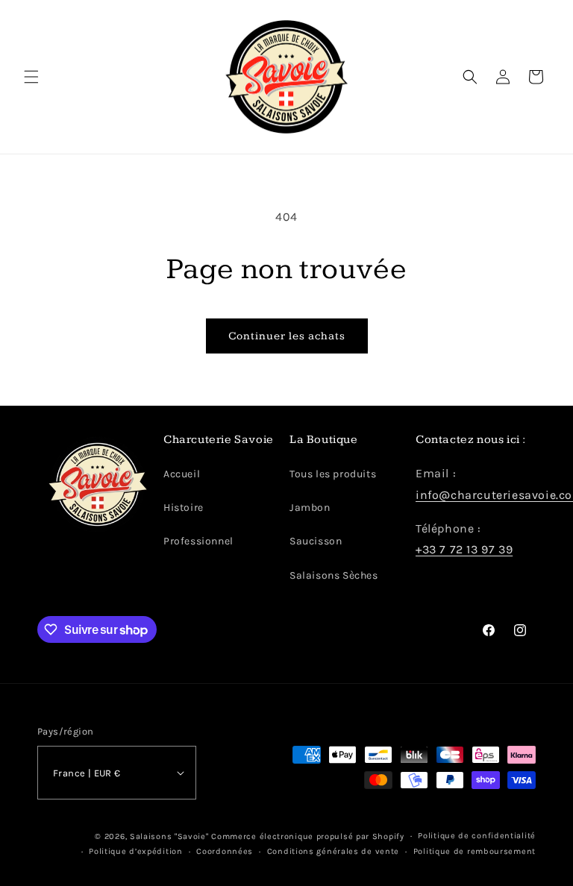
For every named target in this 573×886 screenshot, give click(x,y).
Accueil (181, 474)
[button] (31, 76)
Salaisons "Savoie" (169, 836)
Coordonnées (224, 851)
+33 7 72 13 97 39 (464, 549)
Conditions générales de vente (333, 851)
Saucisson (315, 541)
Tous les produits (332, 474)
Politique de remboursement (474, 851)
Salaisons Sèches (333, 575)
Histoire (183, 507)
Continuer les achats (286, 336)
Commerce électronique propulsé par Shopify (307, 836)
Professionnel (198, 541)
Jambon (310, 507)
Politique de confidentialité (477, 836)
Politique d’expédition (135, 851)
